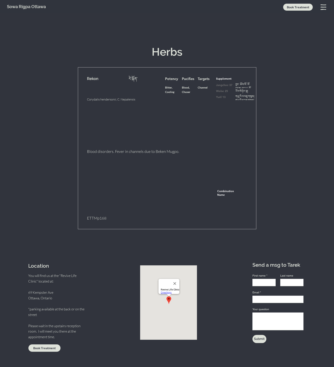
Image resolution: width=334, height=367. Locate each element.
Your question (260, 309)
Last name (286, 275)
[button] (323, 7)
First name (259, 275)
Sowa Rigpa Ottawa (26, 6)
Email (256, 292)
